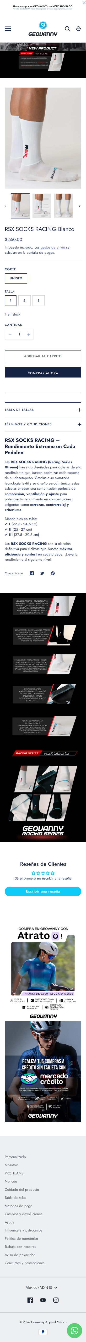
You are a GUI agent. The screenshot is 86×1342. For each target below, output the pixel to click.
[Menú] (8, 28)
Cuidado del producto (22, 1189)
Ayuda (9, 1222)
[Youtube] (43, 1300)
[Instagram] (56, 1300)
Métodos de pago (18, 1206)
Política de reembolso (21, 1238)
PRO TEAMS (14, 1173)
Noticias (11, 1181)
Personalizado (15, 1157)
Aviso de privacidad (20, 1255)
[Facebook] (30, 1300)
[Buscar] (67, 28)
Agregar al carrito (43, 356)
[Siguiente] (80, 206)
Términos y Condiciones (28, 424)
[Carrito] (78, 28)
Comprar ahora (43, 373)
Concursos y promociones (24, 1263)
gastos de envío (53, 247)
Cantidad (13, 325)
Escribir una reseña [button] (43, 891)
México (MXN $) (39, 1287)
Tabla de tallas (19, 410)
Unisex (16, 278)
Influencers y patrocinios (23, 1230)
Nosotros (11, 1165)
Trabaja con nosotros (20, 1246)
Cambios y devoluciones (23, 1214)
